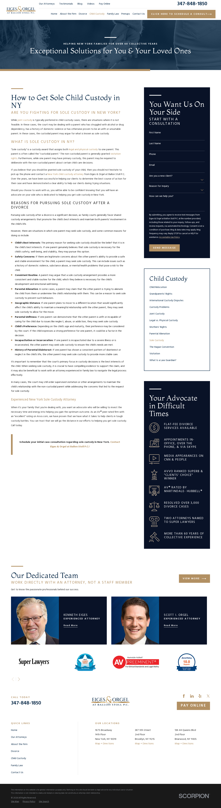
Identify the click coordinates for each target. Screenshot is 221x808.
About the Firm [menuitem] (68, 14)
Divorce (15, 751)
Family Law (17, 765)
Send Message (164, 248)
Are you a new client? (160, 176)
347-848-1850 (192, 4)
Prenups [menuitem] (125, 14)
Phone (152, 154)
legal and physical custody (83, 149)
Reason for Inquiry (159, 186)
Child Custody (18, 758)
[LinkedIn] (192, 696)
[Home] (21, 10)
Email (152, 165)
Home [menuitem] (54, 14)
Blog (79, 4)
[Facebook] (184, 696)
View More (191, 578)
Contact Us (17, 772)
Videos (90, 4)
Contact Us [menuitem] (139, 14)
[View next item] (19, 679)
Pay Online (104, 4)
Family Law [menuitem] (113, 14)
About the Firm (19, 744)
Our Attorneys (47, 4)
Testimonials (66, 4)
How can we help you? (161, 196)
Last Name (155, 143)
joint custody (25, 120)
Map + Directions (104, 744)
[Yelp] (200, 696)
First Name (155, 132)
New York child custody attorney (65, 174)
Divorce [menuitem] (83, 14)
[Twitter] (208, 696)
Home (14, 730)
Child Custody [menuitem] (97, 14)
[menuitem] (176, 287)
